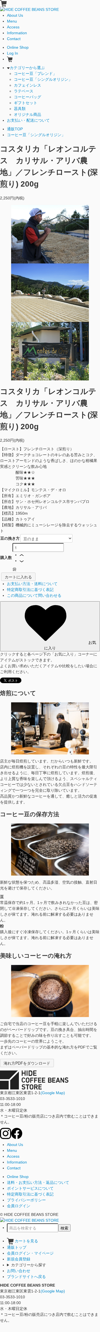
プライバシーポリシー (26, 1200)
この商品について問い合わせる (34, 595)
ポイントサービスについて (30, 1188)
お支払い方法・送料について (32, 583)
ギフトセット (25, 103)
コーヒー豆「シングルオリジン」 (43, 79)
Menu (12, 1150)
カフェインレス (27, 85)
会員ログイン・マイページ (30, 1253)
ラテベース (23, 91)
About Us (15, 1144)
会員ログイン (18, 1206)
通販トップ (16, 1247)
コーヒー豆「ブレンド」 (35, 73)
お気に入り (70, 645)
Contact (14, 1168)
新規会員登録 (18, 1259)
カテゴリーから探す (28, 1265)
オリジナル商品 (27, 114)
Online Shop (18, 1176)
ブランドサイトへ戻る (26, 1276)
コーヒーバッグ (27, 97)
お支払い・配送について (28, 120)
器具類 (20, 108)
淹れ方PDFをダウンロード (27, 1063)
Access (13, 1156)
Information (17, 1162)
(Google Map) (53, 1093)
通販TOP (15, 129)
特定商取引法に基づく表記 (30, 589)
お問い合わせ (18, 1271)
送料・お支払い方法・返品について (38, 1182)
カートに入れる (18, 577)
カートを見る (26, 1241)
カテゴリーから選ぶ (27, 67)
